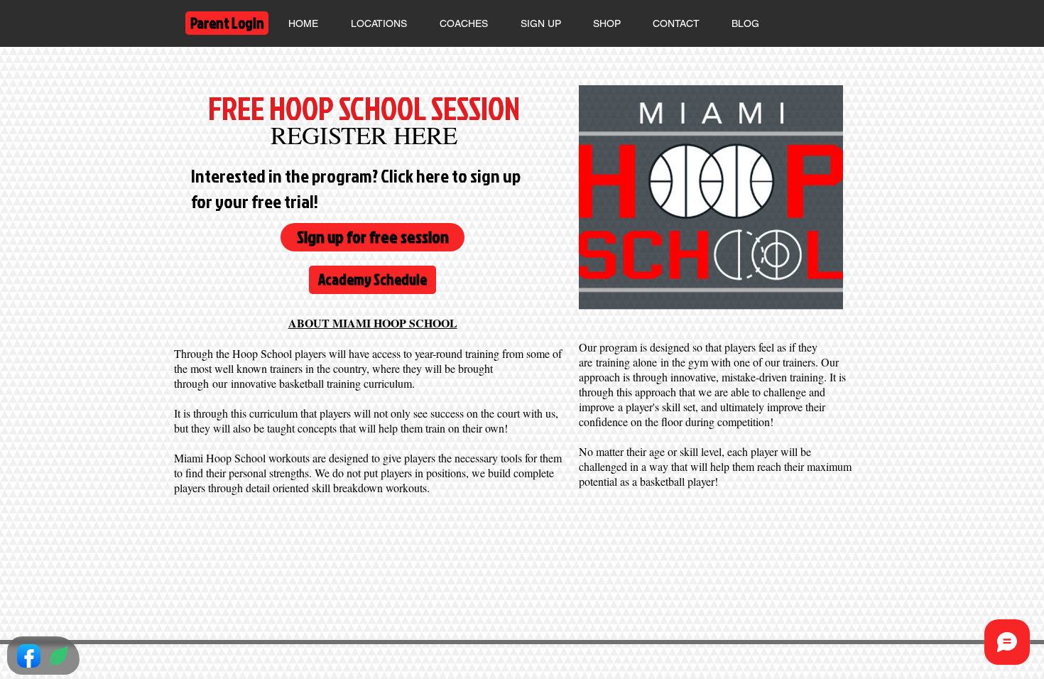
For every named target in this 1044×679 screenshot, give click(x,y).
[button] (540, 23)
